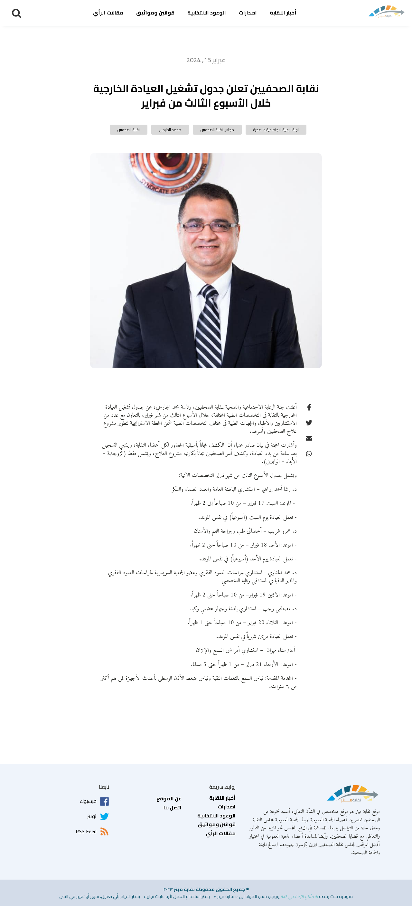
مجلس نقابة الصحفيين (217, 129)
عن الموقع (169, 799)
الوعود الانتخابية (206, 12)
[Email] (309, 438)
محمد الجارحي (170, 129)
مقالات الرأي (108, 12)
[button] (16, 13)
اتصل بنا (173, 808)
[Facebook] (309, 407)
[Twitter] (309, 422)
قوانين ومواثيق (155, 12)
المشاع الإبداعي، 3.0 (299, 896)
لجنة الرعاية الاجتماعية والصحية (276, 129)
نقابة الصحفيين (128, 129)
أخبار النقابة (283, 12)
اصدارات (248, 12)
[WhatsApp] (309, 453)
